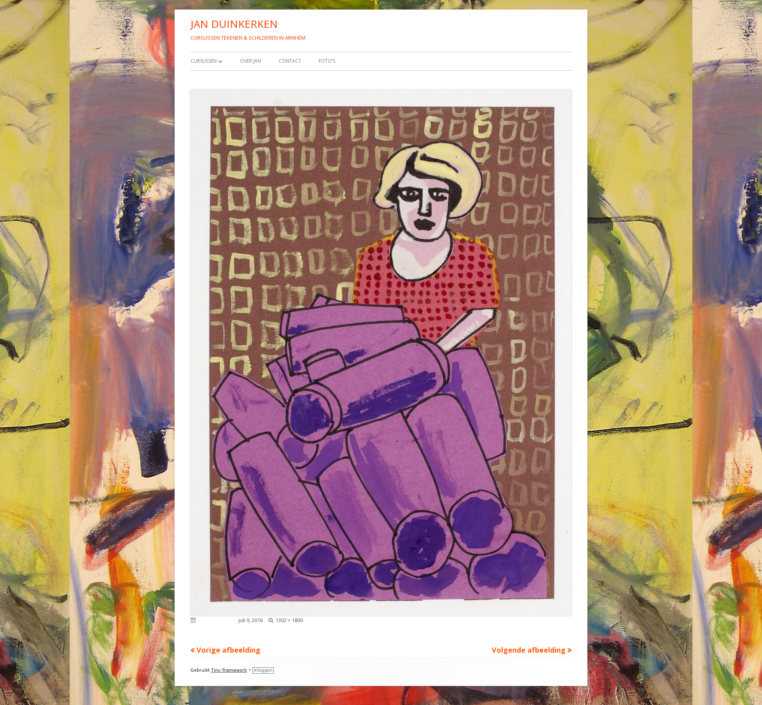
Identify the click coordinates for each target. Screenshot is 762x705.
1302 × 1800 (289, 620)
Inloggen (263, 670)
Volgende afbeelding (529, 650)
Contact (290, 61)
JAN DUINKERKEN (234, 24)
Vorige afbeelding (228, 650)
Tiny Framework (229, 670)
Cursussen (203, 61)
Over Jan (250, 61)
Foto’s (327, 61)
